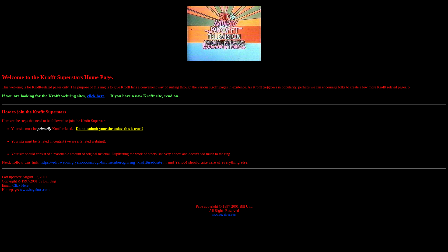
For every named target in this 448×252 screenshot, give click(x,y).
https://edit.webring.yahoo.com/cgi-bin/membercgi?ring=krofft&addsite (101, 162)
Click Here (20, 185)
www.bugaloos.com (34, 190)
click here (96, 96)
